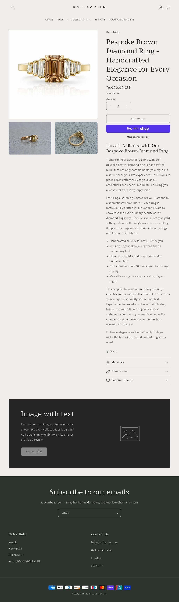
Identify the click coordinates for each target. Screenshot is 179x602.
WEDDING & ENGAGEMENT (24, 561)
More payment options (138, 137)
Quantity (110, 99)
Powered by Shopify (98, 594)
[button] (12, 7)
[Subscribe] (117, 513)
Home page (15, 548)
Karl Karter (84, 594)
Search (13, 542)
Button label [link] (34, 451)
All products (16, 555)
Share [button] (113, 351)
